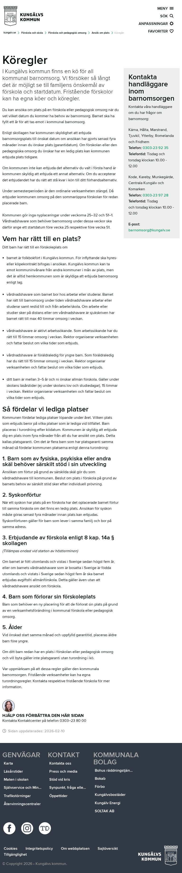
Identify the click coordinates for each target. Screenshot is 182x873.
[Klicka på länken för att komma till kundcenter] (8, 706)
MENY (163, 8)
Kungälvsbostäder (110, 794)
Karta (8, 763)
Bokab (100, 778)
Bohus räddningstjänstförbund (114, 770)
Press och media (63, 771)
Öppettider (58, 796)
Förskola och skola (32, 32)
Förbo (100, 786)
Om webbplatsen (75, 848)
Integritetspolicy (39, 848)
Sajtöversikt (108, 848)
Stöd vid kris (59, 779)
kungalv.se (10, 32)
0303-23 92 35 (155, 147)
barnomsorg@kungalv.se (149, 230)
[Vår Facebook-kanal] (10, 828)
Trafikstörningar (17, 796)
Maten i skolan (16, 779)
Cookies (11, 848)
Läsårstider (13, 771)
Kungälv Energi (107, 803)
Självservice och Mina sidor (23, 787)
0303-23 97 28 (155, 195)
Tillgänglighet (15, 854)
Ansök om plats (100, 32)
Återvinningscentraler (22, 804)
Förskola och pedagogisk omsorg (67, 32)
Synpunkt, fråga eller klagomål (69, 787)
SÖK (165, 16)
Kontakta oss (60, 763)
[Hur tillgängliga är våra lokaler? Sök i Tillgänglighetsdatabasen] (45, 828)
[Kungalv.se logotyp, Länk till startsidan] (23, 16)
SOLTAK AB (104, 811)
